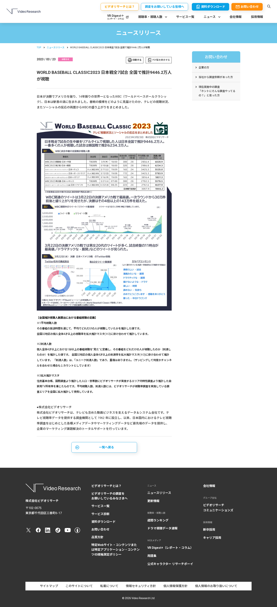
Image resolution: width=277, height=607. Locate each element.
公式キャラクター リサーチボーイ (170, 564)
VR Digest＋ (115, 17)
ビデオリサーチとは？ (106, 486)
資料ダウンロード (103, 522)
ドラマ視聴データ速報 (162, 528)
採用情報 (257, 16)
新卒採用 (209, 529)
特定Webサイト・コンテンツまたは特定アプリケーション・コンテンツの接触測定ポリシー (115, 549)
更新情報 (153, 501)
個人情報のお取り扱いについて (216, 586)
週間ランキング (157, 520)
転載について (109, 586)
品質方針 (97, 537)
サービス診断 (100, 514)
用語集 (151, 556)
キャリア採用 (212, 538)
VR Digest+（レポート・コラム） (170, 548)
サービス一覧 (185, 16)
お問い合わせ (100, 529)
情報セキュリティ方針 (141, 586)
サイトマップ (49, 586)
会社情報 (236, 16)
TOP (39, 47)
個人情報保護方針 (175, 586)
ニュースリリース (55, 47)
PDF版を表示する (161, 60)
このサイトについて (79, 586)
